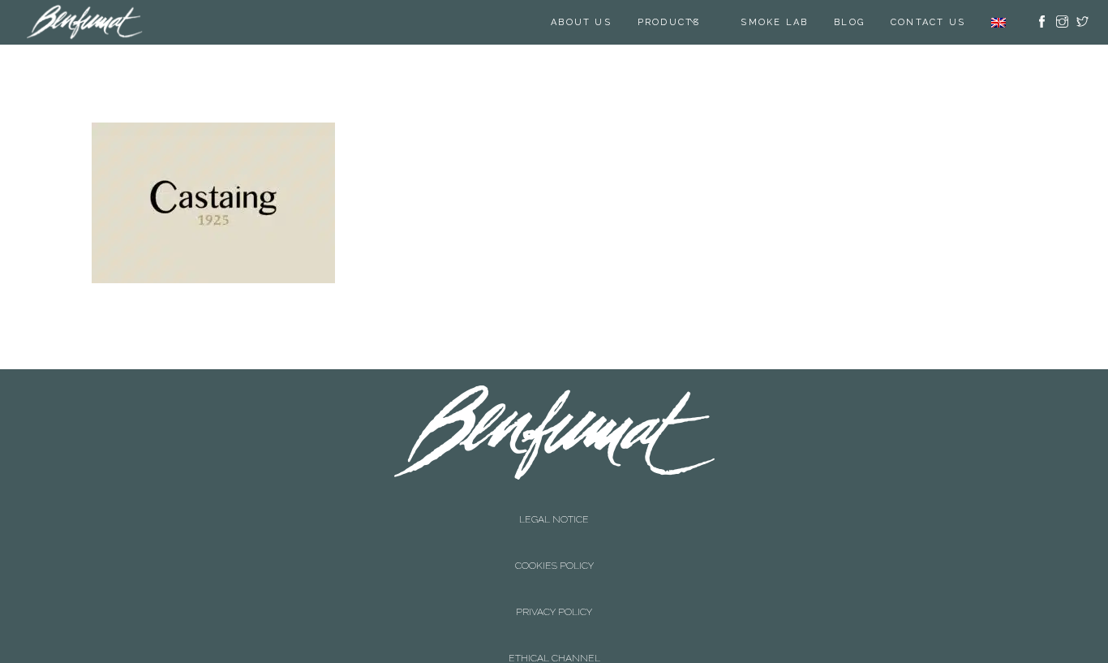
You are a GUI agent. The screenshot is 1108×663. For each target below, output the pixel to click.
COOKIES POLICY (554, 519)
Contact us (928, 22)
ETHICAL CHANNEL (554, 550)
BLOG (849, 22)
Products (669, 22)
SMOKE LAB (774, 22)
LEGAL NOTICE (554, 504)
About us (581, 22)
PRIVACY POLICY (554, 534)
